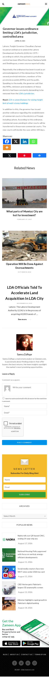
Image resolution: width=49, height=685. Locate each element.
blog (24, 3)
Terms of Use (40, 654)
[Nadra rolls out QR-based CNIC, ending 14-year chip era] (9, 539)
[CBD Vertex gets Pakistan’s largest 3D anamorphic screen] (9, 588)
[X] (16, 141)
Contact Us (26, 654)
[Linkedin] (25, 141)
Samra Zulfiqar (9, 41)
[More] (7, 147)
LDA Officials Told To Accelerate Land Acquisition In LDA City (24, 293)
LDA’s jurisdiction (26, 93)
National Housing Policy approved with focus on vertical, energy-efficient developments (32, 554)
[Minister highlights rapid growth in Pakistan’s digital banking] (9, 604)
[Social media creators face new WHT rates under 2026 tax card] (9, 572)
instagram (34, 665)
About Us (14, 654)
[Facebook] (7, 141)
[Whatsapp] (33, 141)
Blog (5, 654)
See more (22, 319)
